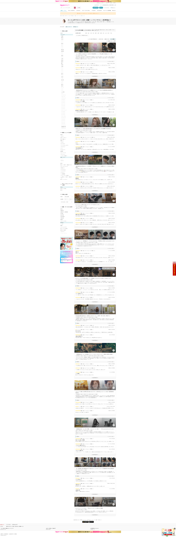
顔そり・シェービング (63, 179)
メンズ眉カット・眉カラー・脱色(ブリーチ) (66, 177)
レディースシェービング (64, 166)
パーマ (61, 148)
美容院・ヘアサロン (64, 10)
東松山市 (62, 49)
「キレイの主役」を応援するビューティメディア (7, 528)
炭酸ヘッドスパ (77, 15)
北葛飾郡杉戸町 (63, 126)
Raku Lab (113, 10)
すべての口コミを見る (110, 61)
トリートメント (62, 154)
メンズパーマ (62, 172)
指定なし (61, 134)
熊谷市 (62, 37)
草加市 (62, 60)
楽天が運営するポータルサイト (95, 528)
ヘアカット (62, 136)
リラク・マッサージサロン (86, 10)
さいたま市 (68, 15)
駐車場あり (72, 15)
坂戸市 (62, 84)
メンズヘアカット (63, 169)
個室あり (61, 219)
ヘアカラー (62, 142)
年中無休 (61, 213)
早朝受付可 (62, 210)
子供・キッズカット (63, 137)
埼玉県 (66, 15)
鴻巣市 (62, 55)
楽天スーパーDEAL (63, 188)
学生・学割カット (63, 139)
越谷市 (62, 61)
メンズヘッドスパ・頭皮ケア (64, 175)
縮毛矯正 (61, 151)
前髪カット (62, 140)
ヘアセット (62, 160)
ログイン (101, 7)
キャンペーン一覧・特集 (107, 10)
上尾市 (62, 58)
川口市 (62, 39)
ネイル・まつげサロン (71, 10)
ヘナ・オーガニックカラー (64, 145)
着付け (61, 163)
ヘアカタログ (94, 10)
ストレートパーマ (63, 152)
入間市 (62, 66)
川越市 (62, 36)
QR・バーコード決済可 (63, 228)
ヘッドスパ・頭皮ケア (63, 155)
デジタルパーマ (62, 149)
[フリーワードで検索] (75, 8)
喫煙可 (61, 225)
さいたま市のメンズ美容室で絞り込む (82, 35)
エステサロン (78, 10)
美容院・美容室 (62, 15)
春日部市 (62, 51)
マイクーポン (107, 7)
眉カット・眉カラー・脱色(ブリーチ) (66, 164)
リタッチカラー (62, 143)
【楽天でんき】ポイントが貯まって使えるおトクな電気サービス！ (15, 526)
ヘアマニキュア (62, 146)
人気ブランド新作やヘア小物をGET (51, 528)
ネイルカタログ (99, 10)
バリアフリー (62, 231)
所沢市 (62, 43)
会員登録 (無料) (95, 7)
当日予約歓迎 (62, 216)
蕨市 (62, 63)
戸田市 (62, 64)
